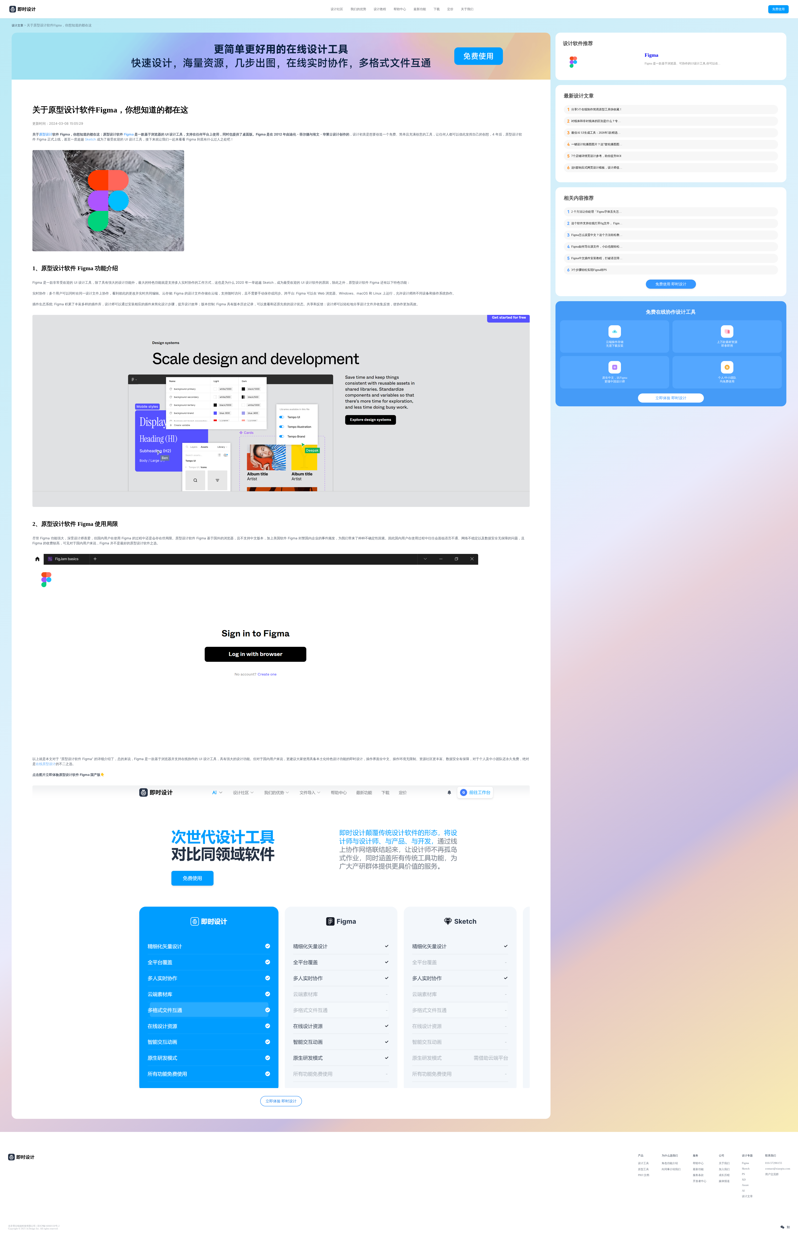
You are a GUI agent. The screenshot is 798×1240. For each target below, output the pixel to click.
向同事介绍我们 (671, 1169)
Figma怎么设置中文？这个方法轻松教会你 (597, 235)
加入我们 (724, 1169)
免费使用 (778, 9)
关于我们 (467, 9)
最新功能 (420, 9)
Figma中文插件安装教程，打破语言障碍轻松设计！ (597, 258)
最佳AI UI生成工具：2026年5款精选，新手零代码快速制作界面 (597, 132)
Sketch (90, 139)
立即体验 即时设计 (281, 1101)
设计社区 (337, 9)
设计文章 (17, 25)
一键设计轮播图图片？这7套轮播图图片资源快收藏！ (597, 144)
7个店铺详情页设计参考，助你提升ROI (596, 156)
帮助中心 (400, 9)
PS (743, 1174)
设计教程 (380, 9)
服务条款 (698, 1175)
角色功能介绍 (670, 1163)
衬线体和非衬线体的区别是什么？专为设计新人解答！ (597, 121)
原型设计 (45, 134)
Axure (745, 1185)
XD (744, 1179)
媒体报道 (724, 1181)
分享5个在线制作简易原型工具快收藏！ (596, 109)
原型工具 (643, 1169)
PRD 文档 (643, 1175)
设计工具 (643, 1163)
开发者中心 (699, 1181)
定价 (450, 9)
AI (743, 1190)
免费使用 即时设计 (670, 284)
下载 (436, 9)
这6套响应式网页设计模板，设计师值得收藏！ (597, 167)
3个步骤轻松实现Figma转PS (589, 269)
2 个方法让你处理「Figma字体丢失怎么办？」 (597, 211)
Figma (651, 55)
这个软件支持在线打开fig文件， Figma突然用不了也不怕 (597, 223)
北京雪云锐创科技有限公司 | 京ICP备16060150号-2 (34, 1226)
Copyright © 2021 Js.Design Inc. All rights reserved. (33, 1229)
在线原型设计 (46, 764)
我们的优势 (358, 9)
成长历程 (724, 1175)
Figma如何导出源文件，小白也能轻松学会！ (597, 246)
